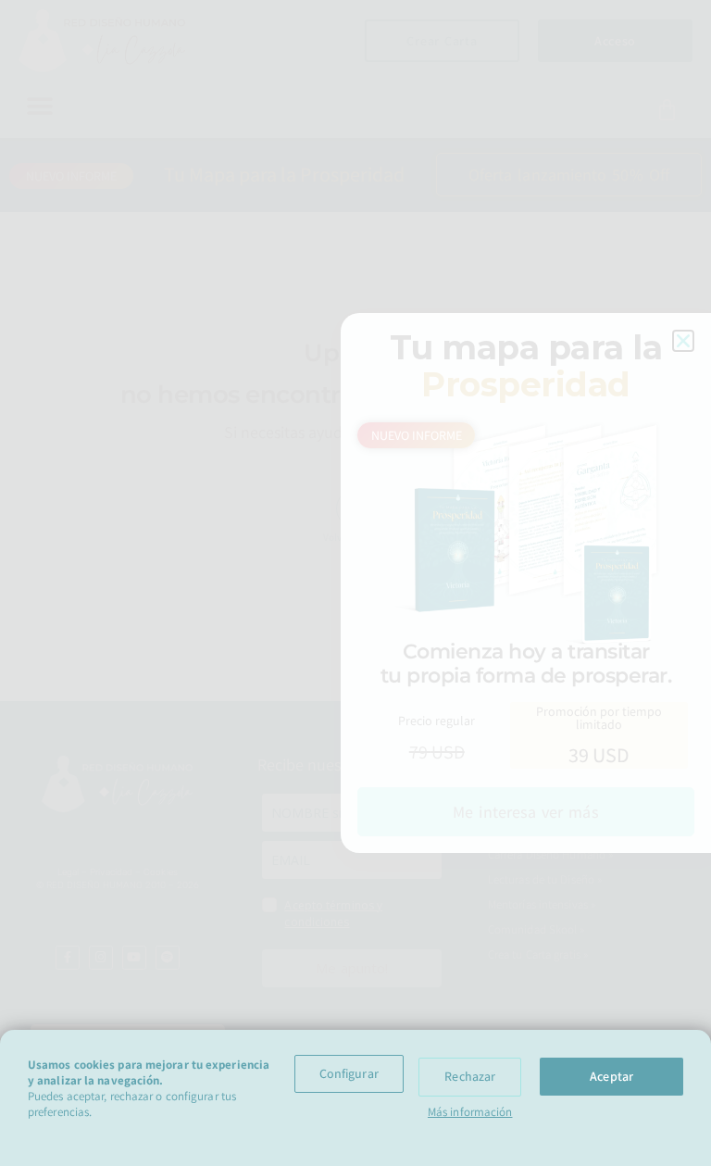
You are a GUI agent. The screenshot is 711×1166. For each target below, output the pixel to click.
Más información (470, 1112)
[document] (355, 583)
